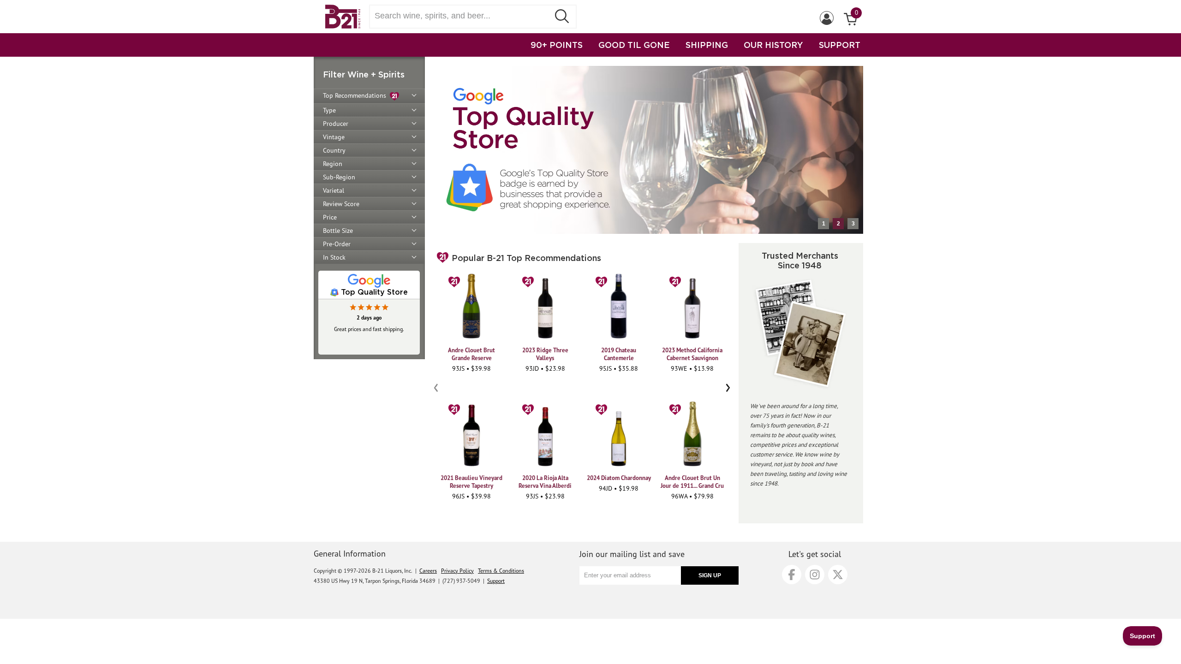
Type (329, 110)
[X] (837, 574)
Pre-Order (337, 244)
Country (334, 150)
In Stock (334, 257)
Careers (428, 570)
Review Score (341, 204)
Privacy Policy (457, 570)
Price (330, 217)
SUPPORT (839, 44)
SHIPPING (707, 44)
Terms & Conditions (501, 570)
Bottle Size (338, 230)
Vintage (334, 137)
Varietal (333, 190)
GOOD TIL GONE (634, 44)
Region (332, 164)
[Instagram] (814, 574)
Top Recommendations (356, 95)
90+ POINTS (557, 44)
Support (496, 580)
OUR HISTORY (773, 44)
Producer (335, 123)
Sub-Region (339, 177)
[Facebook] (791, 574)
